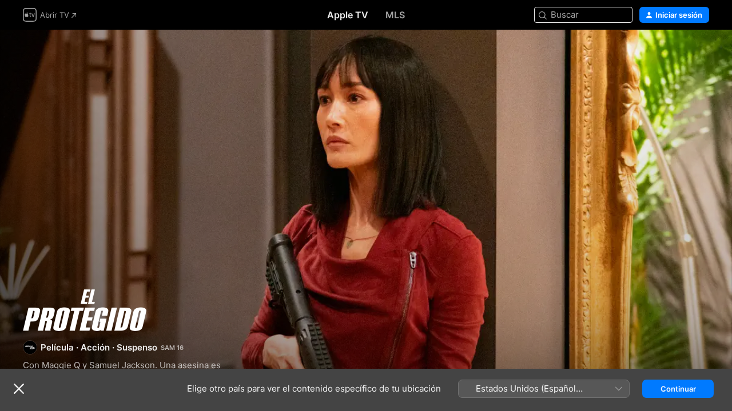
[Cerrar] (19, 389)
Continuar (678, 388)
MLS (395, 15)
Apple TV (347, 15)
